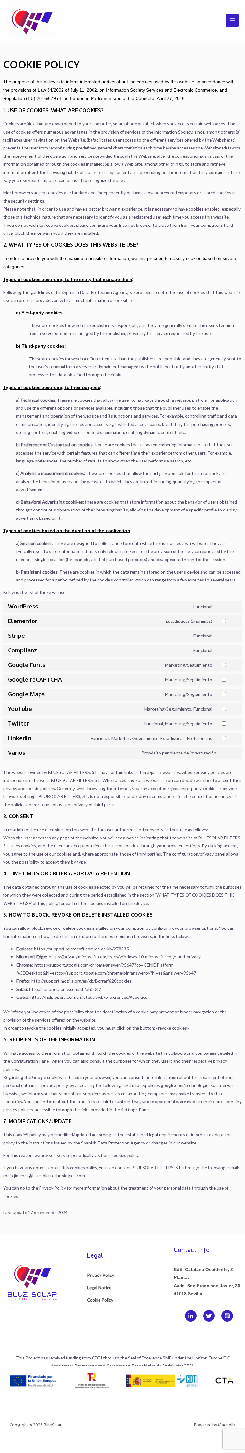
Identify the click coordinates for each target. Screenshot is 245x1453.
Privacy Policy (52, 1188)
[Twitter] (209, 1316)
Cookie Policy (100, 1300)
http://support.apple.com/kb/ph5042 (65, 989)
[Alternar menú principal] (232, 20)
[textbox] (122, 1173)
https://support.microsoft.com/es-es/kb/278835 (81, 948)
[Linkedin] (191, 1316)
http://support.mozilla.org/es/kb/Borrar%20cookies (81, 981)
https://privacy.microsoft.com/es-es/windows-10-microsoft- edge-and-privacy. (125, 956)
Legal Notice (99, 1287)
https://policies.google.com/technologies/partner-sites (184, 1085)
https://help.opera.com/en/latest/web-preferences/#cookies (88, 997)
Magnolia (226, 1425)
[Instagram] (227, 1316)
